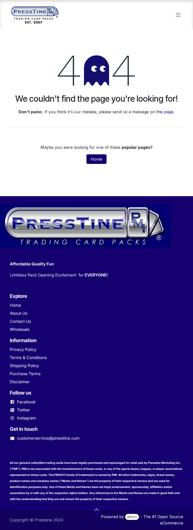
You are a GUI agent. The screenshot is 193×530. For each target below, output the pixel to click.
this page (164, 111)
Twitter (23, 409)
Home (96, 159)
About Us (18, 313)
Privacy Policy (23, 349)
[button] (96, 510)
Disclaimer (20, 381)
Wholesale (20, 329)
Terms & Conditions (28, 357)
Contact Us (20, 321)
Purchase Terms (25, 373)
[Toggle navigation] (178, 14)
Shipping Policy (24, 365)
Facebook (26, 401)
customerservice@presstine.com (48, 438)
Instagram (26, 417)
